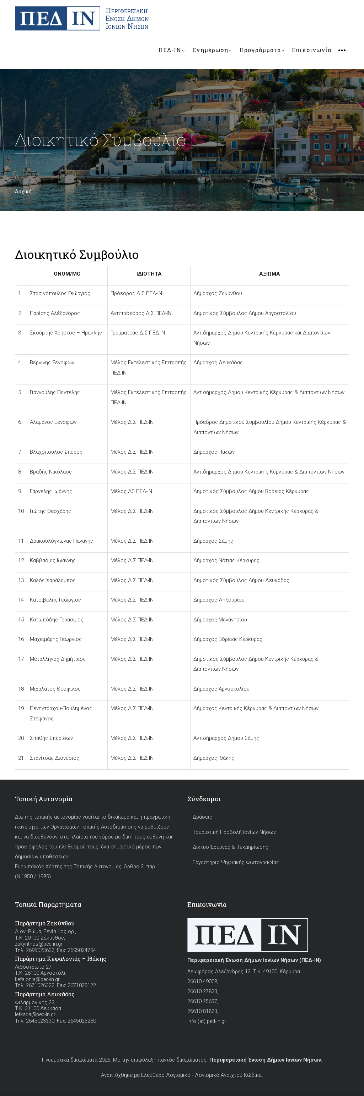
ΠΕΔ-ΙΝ (169, 50)
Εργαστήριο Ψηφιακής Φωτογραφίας (236, 862)
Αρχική (23, 191)
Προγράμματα (260, 50)
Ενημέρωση (210, 50)
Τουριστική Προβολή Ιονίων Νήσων (234, 832)
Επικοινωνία (311, 50)
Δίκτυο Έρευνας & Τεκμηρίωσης (230, 847)
